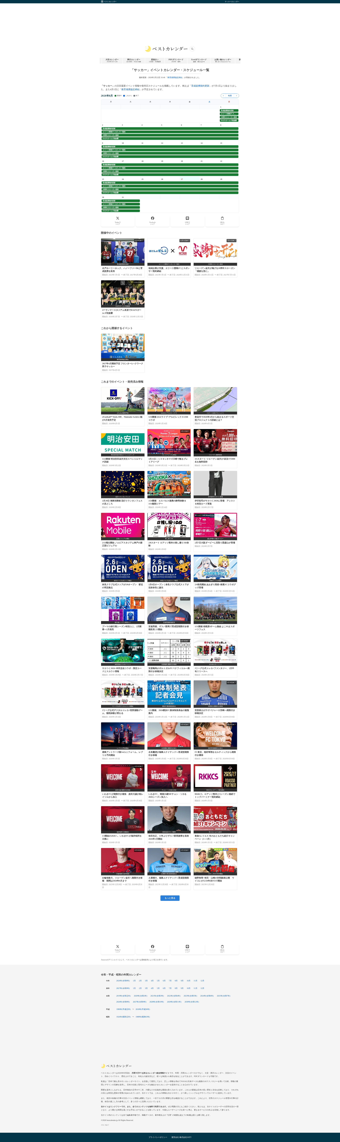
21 (202, 161)
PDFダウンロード (176, 60)
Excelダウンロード (199, 60)
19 (162, 161)
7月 (170, 981)
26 (162, 179)
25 (142, 179)
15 (221, 143)
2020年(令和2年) (140, 996)
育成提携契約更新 (200, 86)
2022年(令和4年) (173, 996)
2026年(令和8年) (123, 981)
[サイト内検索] (192, 49)
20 (182, 161)
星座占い (155, 60)
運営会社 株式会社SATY (181, 1137)
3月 (146, 981)
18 (142, 161)
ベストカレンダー (110, 2)
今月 (230, 96)
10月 (188, 981)
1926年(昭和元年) (123, 1017)
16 (103, 161)
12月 (202, 981)
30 (103, 197)
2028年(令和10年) (157, 1002)
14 (202, 143)
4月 (152, 981)
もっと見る (170, 898)
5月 (158, 981)
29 (221, 179)
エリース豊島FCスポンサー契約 (229, 114)
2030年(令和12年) (192, 1002)
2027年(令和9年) (123, 988)
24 (123, 179)
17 (123, 161)
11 (142, 143)
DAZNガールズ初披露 (229, 120)
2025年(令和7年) (223, 996)
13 (182, 143)
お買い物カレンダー (222, 60)
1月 (134, 981)
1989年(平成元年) (123, 1009)
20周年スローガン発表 (229, 117)
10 (123, 143)
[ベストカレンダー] (166, 49)
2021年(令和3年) (157, 996)
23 (103, 179)
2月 (140, 981)
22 (221, 161)
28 (202, 179)
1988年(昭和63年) (143, 1017)
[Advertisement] (170, 22)
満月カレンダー (133, 60)
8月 (176, 981)
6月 (164, 981)
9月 (182, 981)
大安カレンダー (112, 60)
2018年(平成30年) (143, 1009)
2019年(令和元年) (123, 996)
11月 (195, 981)
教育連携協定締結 (174, 77)
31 (123, 197)
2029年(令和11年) (174, 1002)
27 (182, 179)
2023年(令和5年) (190, 996)
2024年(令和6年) (207, 996)
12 (162, 143)
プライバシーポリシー (158, 1137)
